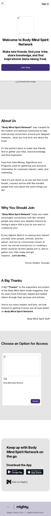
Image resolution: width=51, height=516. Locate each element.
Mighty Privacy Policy (35, 513)
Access (35, 401)
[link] (21, 379)
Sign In (45, 4)
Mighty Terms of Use (15, 513)
